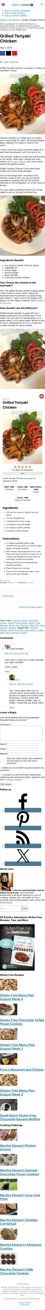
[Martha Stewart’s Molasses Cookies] (8, 1239)
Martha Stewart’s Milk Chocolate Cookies (16, 1271)
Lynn (17, 679)
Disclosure (24, 1304)
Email (3, 749)
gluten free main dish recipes (22, 630)
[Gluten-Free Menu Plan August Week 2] (8, 1085)
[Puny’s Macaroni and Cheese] (8, 1064)
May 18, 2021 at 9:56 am (21, 684)
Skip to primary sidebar (16, 15)
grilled (40, 630)
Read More (6, 902)
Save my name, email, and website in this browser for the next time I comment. (25, 760)
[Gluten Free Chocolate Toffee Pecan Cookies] (8, 1014)
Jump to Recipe (10, 62)
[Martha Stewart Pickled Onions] (8, 1140)
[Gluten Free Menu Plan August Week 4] (8, 989)
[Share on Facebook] (2, 53)
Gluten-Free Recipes (17, 623)
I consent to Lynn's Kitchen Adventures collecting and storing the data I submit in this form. (22, 777)
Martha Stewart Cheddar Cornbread (19, 1222)
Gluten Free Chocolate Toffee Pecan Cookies (22, 1022)
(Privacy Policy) (13, 779)
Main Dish (34, 625)
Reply (7, 671)
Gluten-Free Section (10, 20)
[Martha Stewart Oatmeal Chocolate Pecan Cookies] (8, 1165)
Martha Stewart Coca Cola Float (20, 1197)
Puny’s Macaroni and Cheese (22, 1070)
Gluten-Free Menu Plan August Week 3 (17, 1047)
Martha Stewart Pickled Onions (18, 1147)
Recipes (12, 628)
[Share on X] (8, 53)
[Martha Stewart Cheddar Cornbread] (8, 1214)
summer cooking (19, 633)
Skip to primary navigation (17, 10)
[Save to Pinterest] (14, 53)
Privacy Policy (25, 1302)
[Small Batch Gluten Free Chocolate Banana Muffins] (8, 1110)
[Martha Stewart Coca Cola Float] (8, 1189)
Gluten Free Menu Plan (30, 607)
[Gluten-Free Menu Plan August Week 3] (8, 1039)
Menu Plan (9, 596)
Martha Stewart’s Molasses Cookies (20, 1246)
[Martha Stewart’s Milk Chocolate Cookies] (8, 1264)
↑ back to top (22, 1284)
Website (4, 753)
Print (22, 473)
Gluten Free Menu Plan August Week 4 (17, 997)
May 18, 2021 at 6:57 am (16, 653)
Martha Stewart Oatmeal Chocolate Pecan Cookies (19, 1172)
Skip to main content (15, 13)
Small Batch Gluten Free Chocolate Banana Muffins (20, 1117)
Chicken (16, 620)
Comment (5, 724)
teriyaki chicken (18, 161)
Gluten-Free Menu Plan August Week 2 (17, 1092)
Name (3, 744)
